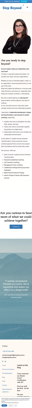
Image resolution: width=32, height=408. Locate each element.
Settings (11, 405)
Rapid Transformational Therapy (14, 173)
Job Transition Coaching (11, 162)
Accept (4, 405)
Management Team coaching (13, 165)
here (17, 402)
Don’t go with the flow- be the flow (23, 388)
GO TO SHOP (24, 1)
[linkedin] (5, 361)
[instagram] (2, 361)
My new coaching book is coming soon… (23, 396)
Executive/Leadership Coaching (14, 160)
